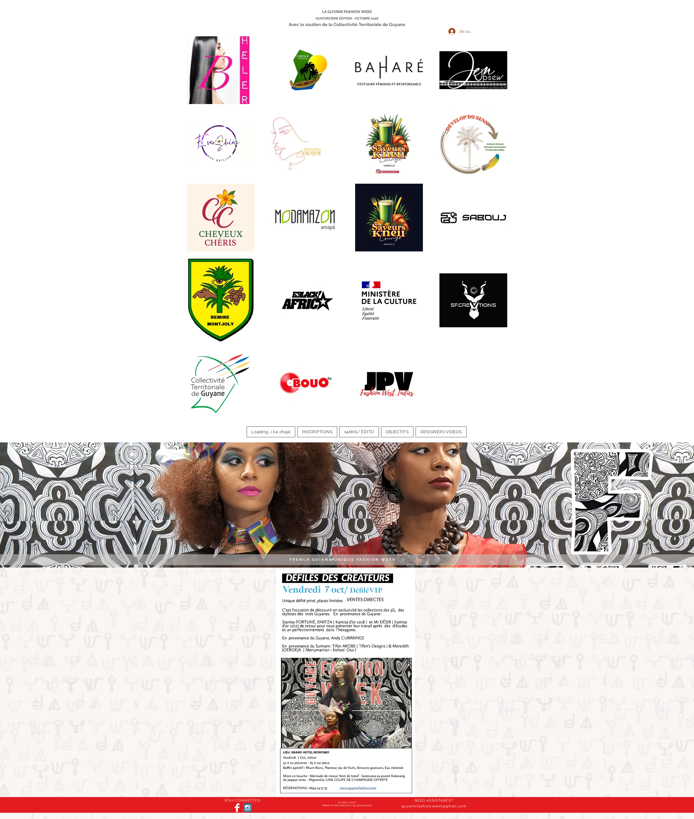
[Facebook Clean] (237, 807)
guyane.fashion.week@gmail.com (433, 806)
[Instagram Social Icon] (247, 807)
